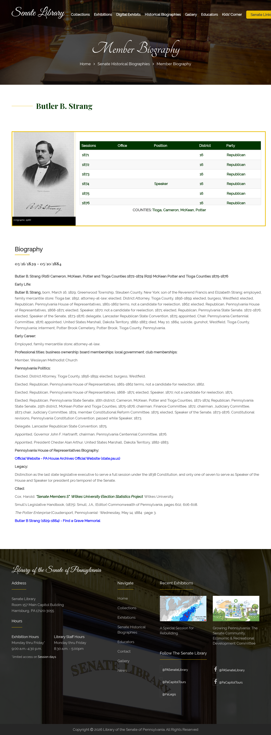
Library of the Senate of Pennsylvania (56, 570)
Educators (209, 14)
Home (85, 64)
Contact (124, 651)
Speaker (161, 184)
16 (201, 155)
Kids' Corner (232, 14)
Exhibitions (103, 14)
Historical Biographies (163, 14)
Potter (201, 210)
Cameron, (171, 210)
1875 (85, 193)
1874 (85, 184)
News (122, 670)
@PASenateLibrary (175, 669)
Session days (47, 657)
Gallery (191, 14)
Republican (236, 155)
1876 (86, 203)
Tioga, (157, 210)
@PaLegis (169, 694)
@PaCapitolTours (174, 682)
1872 (85, 164)
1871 (85, 155)
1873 (85, 174)
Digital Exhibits (128, 14)
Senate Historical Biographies (124, 64)
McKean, (188, 210)
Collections (80, 14)
